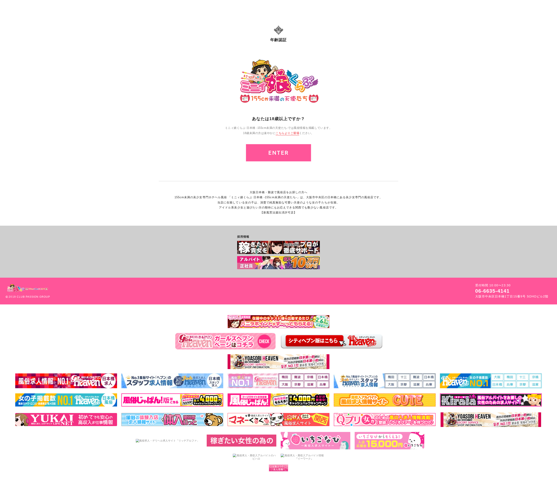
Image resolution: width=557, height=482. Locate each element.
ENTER (278, 152)
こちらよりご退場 (287, 133)
